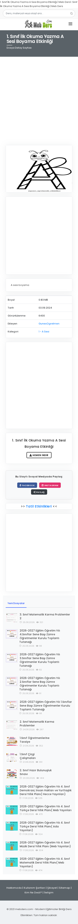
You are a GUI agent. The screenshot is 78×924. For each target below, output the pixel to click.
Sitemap (64, 888)
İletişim (48, 892)
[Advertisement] (39, 98)
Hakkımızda (14, 888)
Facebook (28, 485)
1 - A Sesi (44, 331)
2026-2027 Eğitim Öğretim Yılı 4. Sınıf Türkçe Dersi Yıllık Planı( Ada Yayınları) (45, 826)
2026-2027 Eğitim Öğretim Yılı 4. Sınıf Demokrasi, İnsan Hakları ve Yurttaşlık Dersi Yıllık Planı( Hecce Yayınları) (46, 790)
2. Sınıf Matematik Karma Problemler (37, 723)
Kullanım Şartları (34, 888)
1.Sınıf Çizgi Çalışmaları (28, 756)
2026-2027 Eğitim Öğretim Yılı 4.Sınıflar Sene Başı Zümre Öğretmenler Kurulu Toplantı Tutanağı (39, 636)
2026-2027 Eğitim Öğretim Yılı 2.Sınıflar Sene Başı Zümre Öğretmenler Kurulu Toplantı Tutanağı (39, 683)
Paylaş (40, 492)
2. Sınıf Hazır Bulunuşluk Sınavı (36, 772)
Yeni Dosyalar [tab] (16, 603)
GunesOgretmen (49, 323)
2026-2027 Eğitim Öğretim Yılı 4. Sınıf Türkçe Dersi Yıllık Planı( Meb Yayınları (46, 808)
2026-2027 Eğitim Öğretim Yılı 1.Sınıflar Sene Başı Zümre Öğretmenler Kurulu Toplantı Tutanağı (46, 705)
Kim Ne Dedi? (33, 892)
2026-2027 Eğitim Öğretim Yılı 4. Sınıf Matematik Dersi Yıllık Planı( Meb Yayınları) (45, 862)
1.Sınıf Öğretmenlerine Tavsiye (34, 740)
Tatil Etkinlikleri (39, 506)
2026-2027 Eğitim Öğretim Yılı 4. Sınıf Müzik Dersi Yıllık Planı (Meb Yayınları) (45, 844)
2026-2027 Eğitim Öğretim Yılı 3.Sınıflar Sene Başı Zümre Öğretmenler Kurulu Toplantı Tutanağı (39, 660)
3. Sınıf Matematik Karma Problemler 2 (45, 616)
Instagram (51, 485)
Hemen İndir (40, 455)
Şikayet (52, 888)
